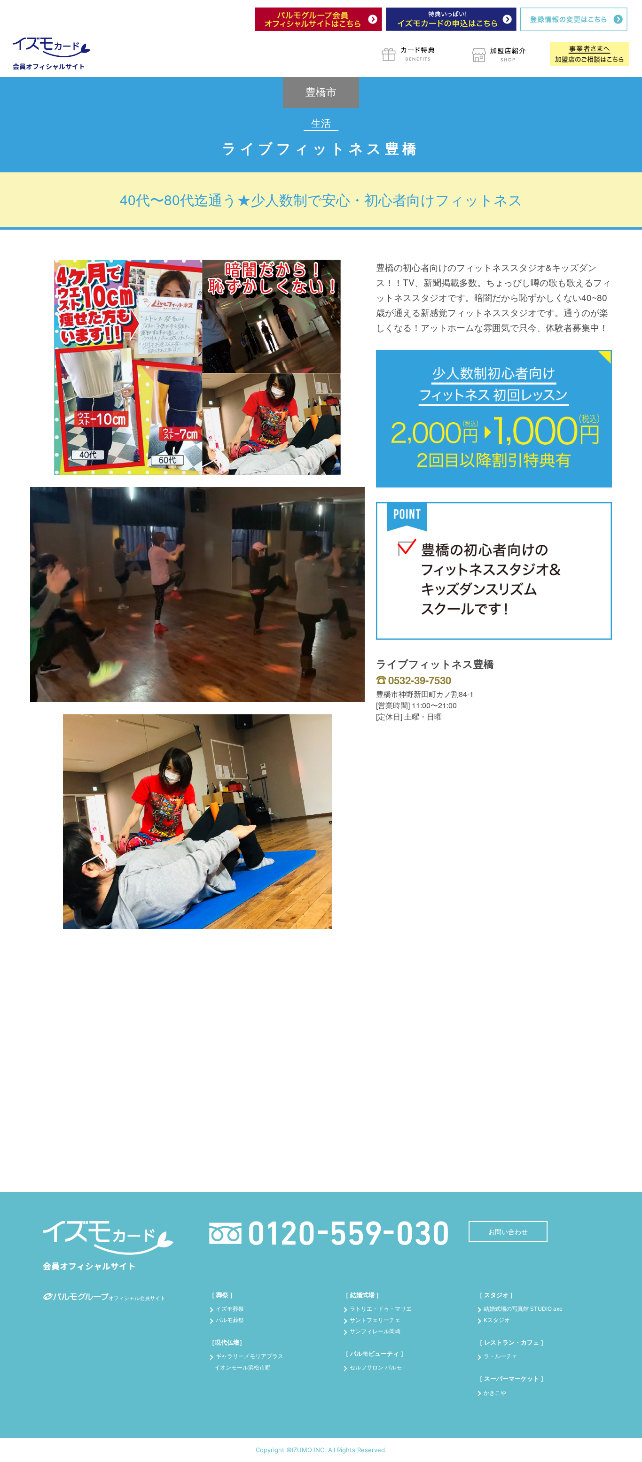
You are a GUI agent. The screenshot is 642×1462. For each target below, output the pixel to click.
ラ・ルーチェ (500, 1356)
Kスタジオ (497, 1319)
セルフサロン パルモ (376, 1367)
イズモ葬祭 (230, 1308)
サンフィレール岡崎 (375, 1331)
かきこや (495, 1392)
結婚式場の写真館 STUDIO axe (523, 1308)
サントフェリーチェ (375, 1319)
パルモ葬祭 (230, 1319)
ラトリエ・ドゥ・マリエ (381, 1308)
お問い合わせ (508, 1232)
